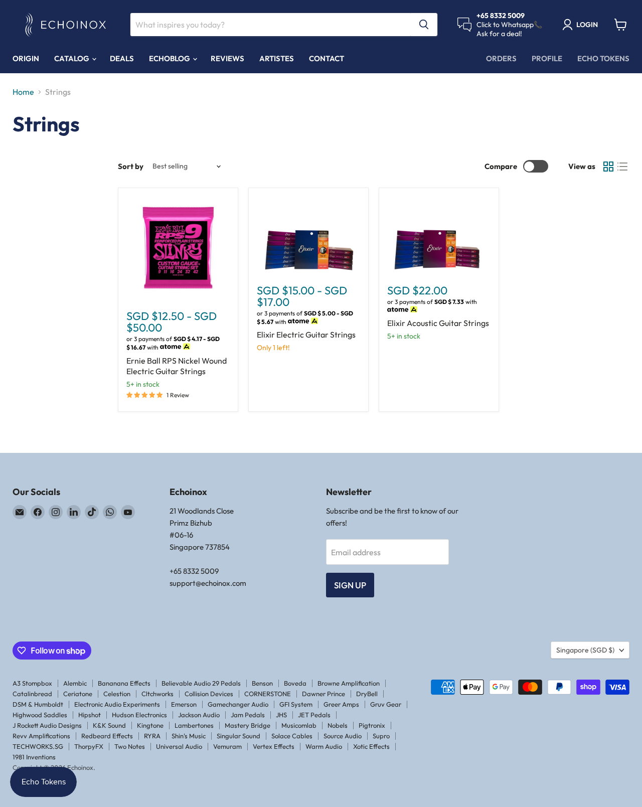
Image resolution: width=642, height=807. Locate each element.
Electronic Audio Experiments (117, 704)
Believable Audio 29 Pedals (201, 683)
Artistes (276, 58)
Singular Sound (238, 736)
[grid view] (608, 166)
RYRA (152, 736)
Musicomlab (298, 725)
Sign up (350, 585)
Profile (547, 58)
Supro (381, 736)
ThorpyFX (88, 746)
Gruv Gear (385, 704)
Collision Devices (209, 694)
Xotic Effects (371, 746)
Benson (262, 683)
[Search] (423, 24)
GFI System (295, 704)
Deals (122, 58)
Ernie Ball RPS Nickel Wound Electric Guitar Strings (176, 366)
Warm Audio (323, 746)
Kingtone (150, 725)
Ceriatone (77, 694)
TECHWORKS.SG (38, 746)
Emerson (184, 704)
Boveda (295, 683)
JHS (281, 715)
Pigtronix (372, 725)
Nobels (338, 725)
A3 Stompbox (32, 683)
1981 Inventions (34, 757)
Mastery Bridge (247, 725)
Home (23, 91)
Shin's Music (189, 736)
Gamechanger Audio (238, 704)
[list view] (622, 166)
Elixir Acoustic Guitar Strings (438, 323)
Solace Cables (291, 736)
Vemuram (227, 746)
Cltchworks (157, 694)
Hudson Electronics (139, 715)
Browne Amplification (348, 683)
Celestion (116, 694)
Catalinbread (32, 694)
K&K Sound (109, 725)
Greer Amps (341, 704)
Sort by (130, 166)
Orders (501, 58)
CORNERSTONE (267, 694)
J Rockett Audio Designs (47, 725)
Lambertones (194, 725)
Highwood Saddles (40, 715)
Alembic (75, 683)
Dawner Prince (323, 694)
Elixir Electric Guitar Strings (306, 335)
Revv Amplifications (41, 736)
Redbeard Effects (107, 736)
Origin (26, 58)
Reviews (227, 58)
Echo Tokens (603, 58)
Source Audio (343, 736)
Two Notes (129, 746)
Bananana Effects (124, 683)
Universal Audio (179, 746)
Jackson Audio (199, 715)
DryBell (367, 694)
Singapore (585, 650)
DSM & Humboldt (38, 704)
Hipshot (89, 715)
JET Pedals (314, 715)
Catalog (72, 58)
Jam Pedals (248, 715)
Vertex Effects (273, 746)
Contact (326, 58)
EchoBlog (170, 58)
